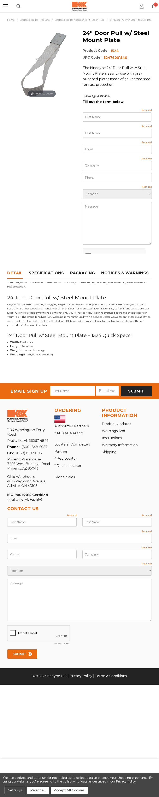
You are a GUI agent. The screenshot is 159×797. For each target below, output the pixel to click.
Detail (15, 273)
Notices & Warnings (125, 273)
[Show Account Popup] (142, 6)
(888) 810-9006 (29, 453)
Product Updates (116, 424)
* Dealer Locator (67, 466)
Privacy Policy (81, 676)
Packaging (82, 273)
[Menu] (5, 6)
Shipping (109, 452)
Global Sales (64, 477)
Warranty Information (120, 445)
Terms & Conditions (111, 676)
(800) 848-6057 (34, 447)
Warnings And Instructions (113, 434)
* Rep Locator (65, 458)
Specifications (46, 273)
